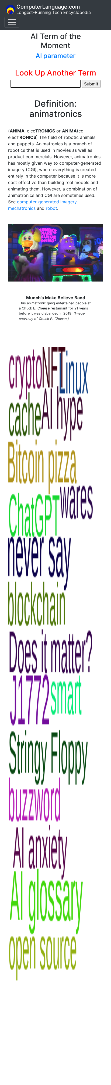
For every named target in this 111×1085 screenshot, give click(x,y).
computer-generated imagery (47, 201)
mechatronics (22, 208)
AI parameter (55, 56)
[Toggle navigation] (11, 22)
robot (51, 208)
